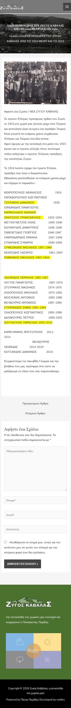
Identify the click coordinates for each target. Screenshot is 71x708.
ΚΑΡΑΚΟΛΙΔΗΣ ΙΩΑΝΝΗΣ (20, 212)
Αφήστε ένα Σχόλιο (15, 111)
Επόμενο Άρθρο (35, 413)
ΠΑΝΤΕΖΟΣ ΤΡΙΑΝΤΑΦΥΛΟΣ (22, 217)
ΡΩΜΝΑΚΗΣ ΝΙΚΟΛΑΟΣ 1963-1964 (27, 257)
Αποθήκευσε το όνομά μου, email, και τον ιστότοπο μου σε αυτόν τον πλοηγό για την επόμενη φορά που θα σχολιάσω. (32, 547)
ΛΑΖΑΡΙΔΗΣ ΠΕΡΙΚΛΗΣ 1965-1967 (26, 277)
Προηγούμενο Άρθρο (35, 403)
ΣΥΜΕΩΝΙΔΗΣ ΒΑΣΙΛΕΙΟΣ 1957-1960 (28, 247)
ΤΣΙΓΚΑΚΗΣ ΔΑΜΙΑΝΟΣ (19, 202)
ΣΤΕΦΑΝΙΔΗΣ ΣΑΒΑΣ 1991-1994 (25, 307)
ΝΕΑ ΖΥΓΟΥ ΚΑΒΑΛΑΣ (44, 111)
